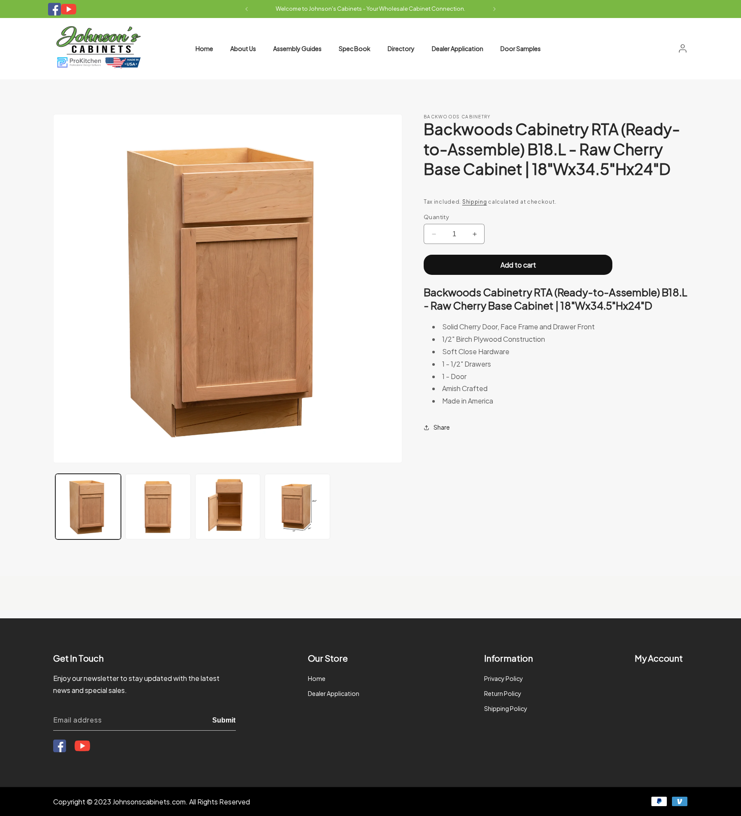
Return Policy (502, 693)
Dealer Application (333, 693)
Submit (223, 719)
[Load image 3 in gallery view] (228, 506)
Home (316, 678)
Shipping (474, 202)
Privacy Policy (503, 678)
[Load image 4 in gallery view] (297, 506)
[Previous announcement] (246, 9)
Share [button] (442, 427)
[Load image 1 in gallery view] (88, 506)
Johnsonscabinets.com (149, 801)
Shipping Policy (505, 709)
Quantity (436, 217)
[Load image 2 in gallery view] (158, 506)
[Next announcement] (494, 9)
